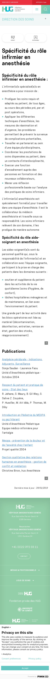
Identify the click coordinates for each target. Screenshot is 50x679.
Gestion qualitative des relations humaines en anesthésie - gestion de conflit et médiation (24, 462)
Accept (25, 668)
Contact (24, 556)
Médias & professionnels (23, 570)
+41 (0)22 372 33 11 (25, 547)
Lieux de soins (23, 580)
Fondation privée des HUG (25, 601)
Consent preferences (11, 659)
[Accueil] (13, 9)
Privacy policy (34, 659)
